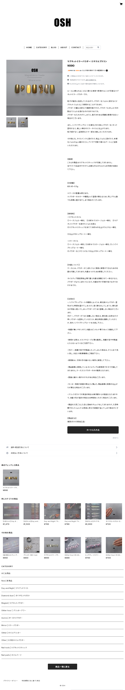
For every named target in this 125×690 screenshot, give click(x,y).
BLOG (53, 47)
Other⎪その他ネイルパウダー (13, 640)
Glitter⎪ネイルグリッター (11, 633)
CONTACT (76, 47)
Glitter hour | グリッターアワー (13, 610)
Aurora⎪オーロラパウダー (12, 618)
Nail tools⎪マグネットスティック (14, 648)
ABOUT (63, 47)
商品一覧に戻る (62, 667)
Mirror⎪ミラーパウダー (10, 625)
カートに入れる (93, 430)
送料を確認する (91, 80)
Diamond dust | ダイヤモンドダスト (15, 596)
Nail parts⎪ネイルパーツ (11, 655)
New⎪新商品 (6, 581)
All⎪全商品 (5, 573)
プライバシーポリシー (10, 681)
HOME (29, 47)
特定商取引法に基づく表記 (31, 681)
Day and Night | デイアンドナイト (14, 588)
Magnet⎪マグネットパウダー (12, 603)
